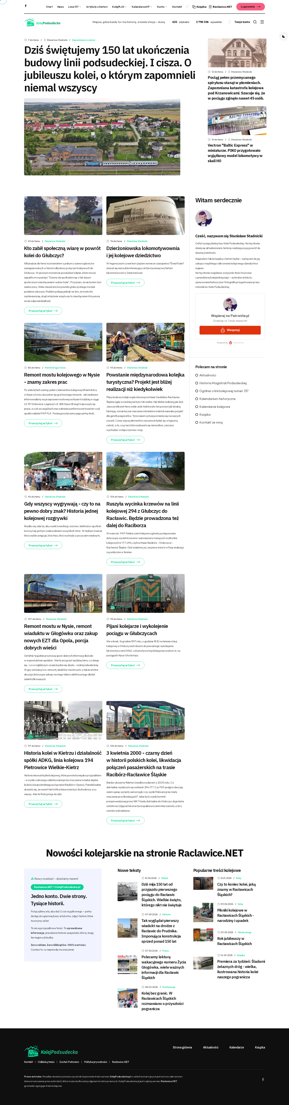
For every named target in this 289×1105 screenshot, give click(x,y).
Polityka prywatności (95, 1061)
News (60, 6)
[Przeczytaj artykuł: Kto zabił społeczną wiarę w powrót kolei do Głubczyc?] (63, 215)
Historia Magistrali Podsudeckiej (223, 383)
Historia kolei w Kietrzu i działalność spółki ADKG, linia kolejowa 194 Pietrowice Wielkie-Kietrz (63, 760)
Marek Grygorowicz (55, 367)
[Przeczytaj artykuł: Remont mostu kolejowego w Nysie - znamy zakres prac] (63, 341)
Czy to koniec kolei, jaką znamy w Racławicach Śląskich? (236, 889)
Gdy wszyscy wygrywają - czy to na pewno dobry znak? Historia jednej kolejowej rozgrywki (62, 510)
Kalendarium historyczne (217, 399)
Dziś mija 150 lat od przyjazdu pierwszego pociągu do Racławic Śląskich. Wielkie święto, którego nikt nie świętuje (161, 894)
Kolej (238, 878)
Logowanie (248, 6)
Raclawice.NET (120, 1061)
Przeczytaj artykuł (40, 310)
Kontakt (177, 6)
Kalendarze (236, 1047)
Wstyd (164, 878)
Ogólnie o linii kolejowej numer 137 (224, 391)
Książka (205, 414)
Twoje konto (242, 22)
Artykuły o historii (96, 6)
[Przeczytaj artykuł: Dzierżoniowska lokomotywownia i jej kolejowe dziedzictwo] (145, 215)
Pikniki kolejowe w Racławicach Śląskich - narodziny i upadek (235, 915)
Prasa (165, 950)
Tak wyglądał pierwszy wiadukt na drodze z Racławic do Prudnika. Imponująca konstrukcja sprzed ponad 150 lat (161, 931)
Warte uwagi (244, 932)
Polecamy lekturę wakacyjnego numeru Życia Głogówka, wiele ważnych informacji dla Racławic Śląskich (163, 967)
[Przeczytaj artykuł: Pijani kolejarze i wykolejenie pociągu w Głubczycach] (145, 593)
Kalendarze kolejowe (214, 406)
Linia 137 (73, 6)
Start (49, 6)
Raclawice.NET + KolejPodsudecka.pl (57, 887)
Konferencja (168, 987)
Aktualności (207, 375)
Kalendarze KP (140, 6)
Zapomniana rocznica (83, 40)
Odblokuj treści (46, 1061)
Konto (160, 6)
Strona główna (182, 1047)
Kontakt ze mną (211, 422)
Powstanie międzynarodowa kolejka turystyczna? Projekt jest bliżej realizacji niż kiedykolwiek (145, 381)
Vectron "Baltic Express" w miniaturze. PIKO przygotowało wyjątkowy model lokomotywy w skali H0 (235, 153)
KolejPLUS (118, 6)
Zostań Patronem (69, 1061)
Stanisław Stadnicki (55, 241)
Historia (166, 914)
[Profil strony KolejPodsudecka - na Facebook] (25, 5)
